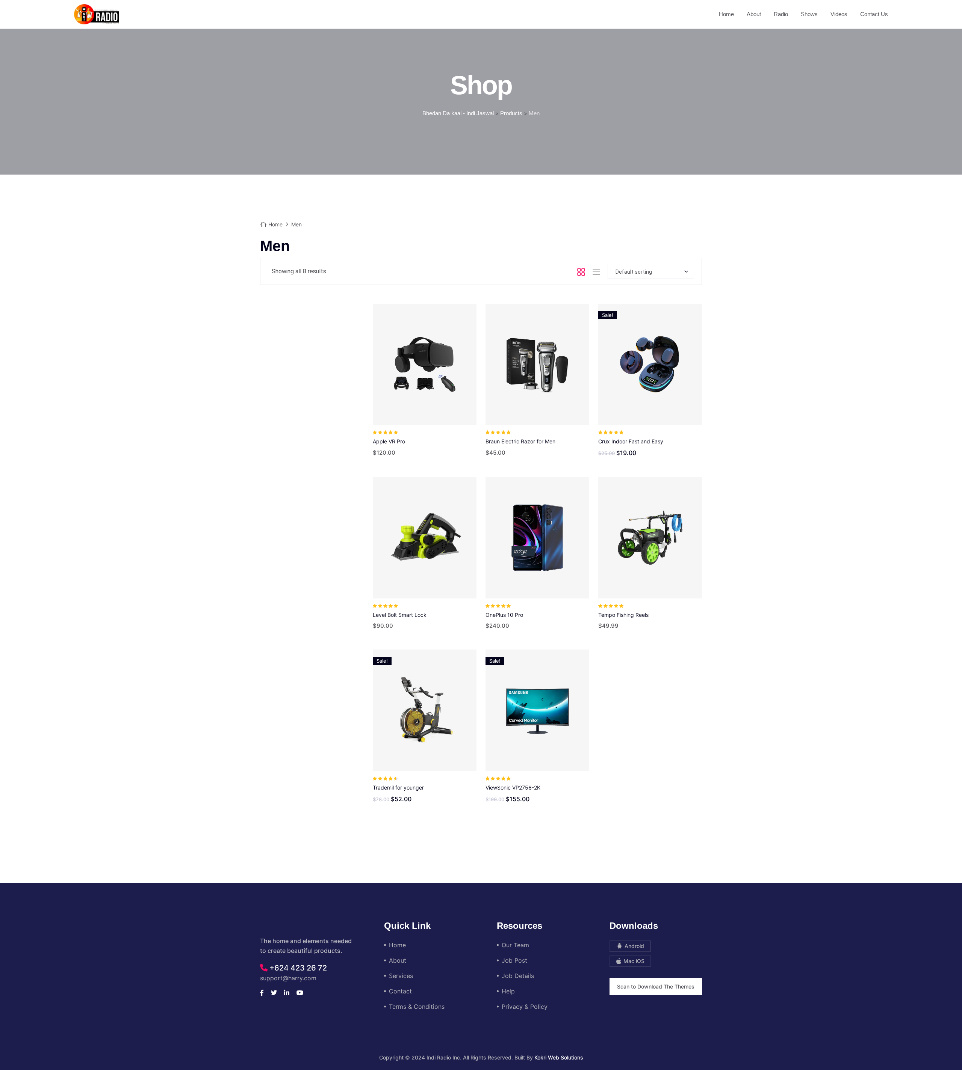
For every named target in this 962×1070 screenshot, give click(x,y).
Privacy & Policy (525, 1006)
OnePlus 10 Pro (504, 615)
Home (726, 14)
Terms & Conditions (417, 1006)
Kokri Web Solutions (558, 1057)
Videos (838, 14)
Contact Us (874, 14)
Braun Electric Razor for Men (520, 441)
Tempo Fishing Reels (623, 615)
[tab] (581, 271)
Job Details (518, 976)
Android (633, 946)
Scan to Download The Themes (655, 986)
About (754, 14)
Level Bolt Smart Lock (400, 615)
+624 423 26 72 (297, 967)
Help (508, 991)
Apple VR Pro (389, 441)
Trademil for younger (398, 787)
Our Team (515, 945)
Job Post (514, 960)
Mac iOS (633, 961)
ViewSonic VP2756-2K (513, 787)
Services (401, 976)
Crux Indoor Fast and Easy (630, 441)
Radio (781, 14)
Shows (809, 14)
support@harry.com (288, 978)
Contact (400, 991)
